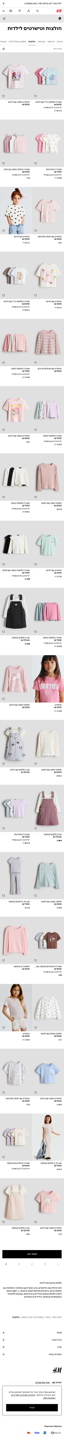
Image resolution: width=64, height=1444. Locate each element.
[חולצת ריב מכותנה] (16, 940)
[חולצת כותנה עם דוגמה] (48, 477)
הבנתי (32, 1407)
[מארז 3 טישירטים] (48, 143)
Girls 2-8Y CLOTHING (32, 1317)
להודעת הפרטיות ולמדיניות (23, 1395)
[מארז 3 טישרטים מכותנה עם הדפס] (48, 940)
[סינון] (4, 48)
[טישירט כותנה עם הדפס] (16, 76)
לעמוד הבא (32, 1254)
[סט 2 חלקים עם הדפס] (16, 743)
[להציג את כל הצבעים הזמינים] (28, 178)
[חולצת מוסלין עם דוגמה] (48, 1007)
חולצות (15, 1317)
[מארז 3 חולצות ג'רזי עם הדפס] (48, 76)
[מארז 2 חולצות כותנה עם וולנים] (16, 544)
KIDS (48, 1317)
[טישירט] (48, 679)
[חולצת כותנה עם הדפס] (16, 679)
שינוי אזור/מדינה (42, 1382)
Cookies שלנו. (49, 1398)
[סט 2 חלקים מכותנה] (16, 611)
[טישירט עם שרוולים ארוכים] (48, 342)
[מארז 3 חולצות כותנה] (16, 342)
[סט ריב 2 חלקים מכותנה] (16, 875)
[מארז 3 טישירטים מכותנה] (16, 1137)
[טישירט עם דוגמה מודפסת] (48, 210)
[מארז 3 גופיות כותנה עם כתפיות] (16, 143)
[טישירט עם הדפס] (16, 210)
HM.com (57, 1317)
